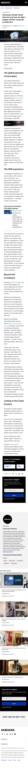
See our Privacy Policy (9, 498)
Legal (19, 760)
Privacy (14, 760)
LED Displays (16, 7)
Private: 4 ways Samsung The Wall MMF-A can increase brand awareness (14, 591)
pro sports (14, 563)
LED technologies (15, 282)
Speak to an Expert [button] (8, 466)
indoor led (12, 560)
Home (2, 7)
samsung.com (4, 760)
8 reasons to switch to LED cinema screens (12, 677)
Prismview (6, 563)
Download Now (17, 227)
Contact (10, 760)
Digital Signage (8, 7)
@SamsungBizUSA (8, 551)
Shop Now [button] (19, 466)
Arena (5, 560)
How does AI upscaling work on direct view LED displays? (13, 620)
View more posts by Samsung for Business (12, 554)
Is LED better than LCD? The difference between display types (14, 649)
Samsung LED (18, 98)
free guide (13, 444)
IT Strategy (20, 560)
